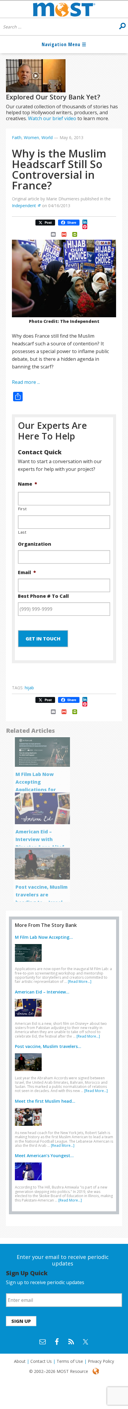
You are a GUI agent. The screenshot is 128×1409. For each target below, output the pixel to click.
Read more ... (26, 382)
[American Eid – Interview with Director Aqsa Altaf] (30, 1018)
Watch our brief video (52, 118)
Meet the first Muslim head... (45, 1101)
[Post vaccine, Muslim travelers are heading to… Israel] (30, 1072)
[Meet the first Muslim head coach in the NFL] (30, 1127)
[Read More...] (79, 981)
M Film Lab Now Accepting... (44, 937)
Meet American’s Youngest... (44, 1155)
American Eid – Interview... (42, 992)
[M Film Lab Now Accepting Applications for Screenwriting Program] (30, 963)
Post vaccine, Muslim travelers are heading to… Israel (41, 895)
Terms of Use (70, 1361)
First (22, 508)
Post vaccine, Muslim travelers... (48, 1046)
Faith (16, 137)
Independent (24, 205)
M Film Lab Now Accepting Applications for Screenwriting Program (35, 789)
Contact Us (41, 1361)
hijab (29, 687)
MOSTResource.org (64, 9)
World (47, 137)
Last (22, 532)
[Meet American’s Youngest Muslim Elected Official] (30, 1181)
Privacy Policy (101, 1361)
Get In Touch (43, 638)
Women (31, 137)
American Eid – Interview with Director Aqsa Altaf (39, 839)
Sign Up (21, 1321)
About (20, 1361)
